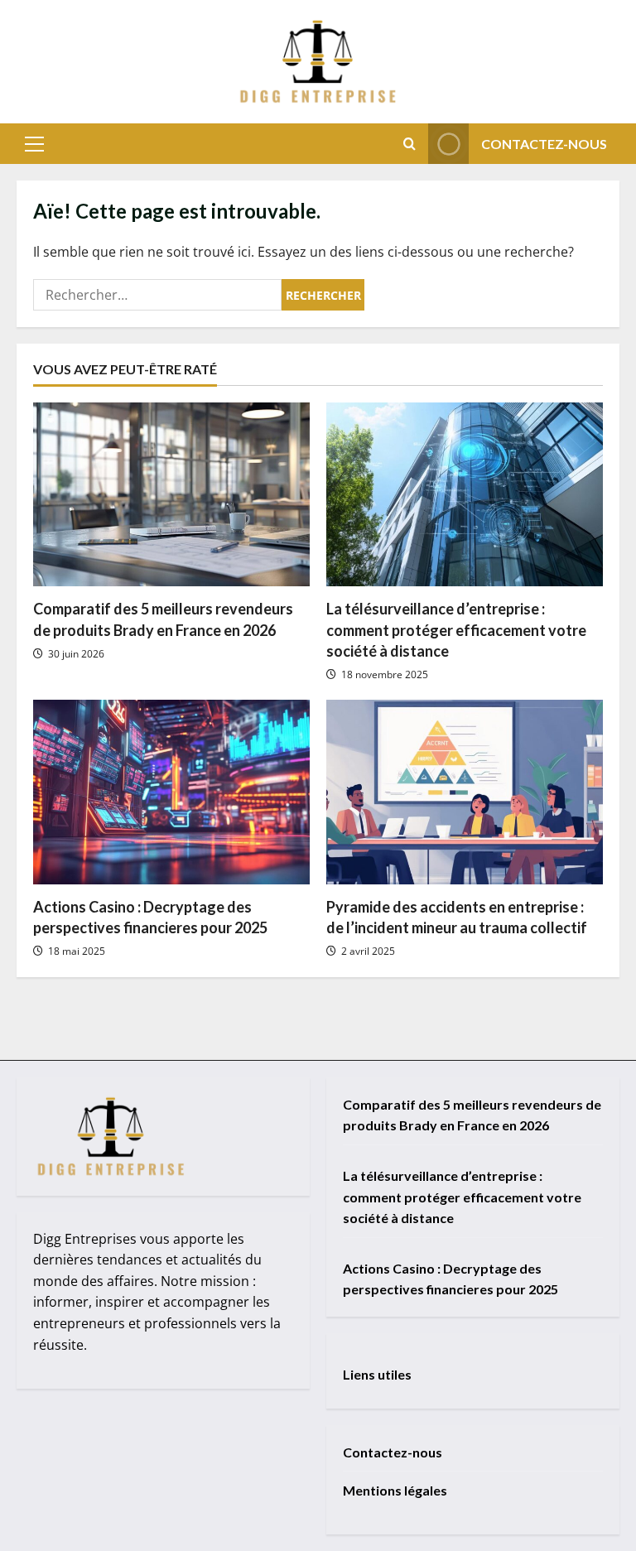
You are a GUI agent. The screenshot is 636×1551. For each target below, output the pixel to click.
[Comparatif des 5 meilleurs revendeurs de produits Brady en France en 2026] (171, 494)
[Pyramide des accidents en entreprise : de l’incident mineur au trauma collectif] (464, 792)
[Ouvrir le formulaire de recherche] (409, 144)
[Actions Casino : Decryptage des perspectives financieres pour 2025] (171, 792)
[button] (34, 144)
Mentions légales (395, 1490)
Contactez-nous (544, 144)
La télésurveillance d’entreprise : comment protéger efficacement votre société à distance (456, 629)
